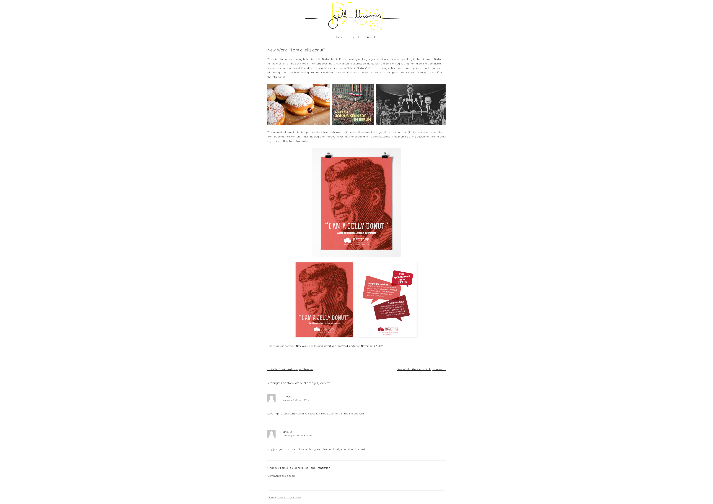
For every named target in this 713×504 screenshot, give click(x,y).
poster (352, 345)
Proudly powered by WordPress (285, 497)
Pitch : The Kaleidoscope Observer (290, 369)
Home (340, 37)
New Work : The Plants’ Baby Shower (421, 369)
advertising (329, 345)
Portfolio (355, 37)
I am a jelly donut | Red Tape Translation (305, 467)
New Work (302, 345)
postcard (343, 345)
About (371, 37)
